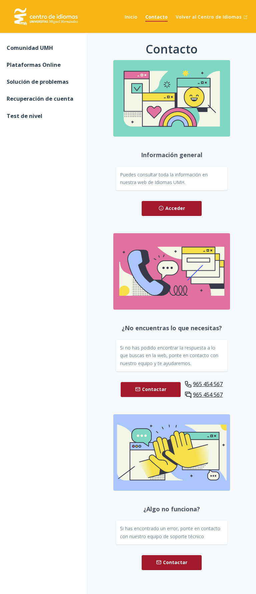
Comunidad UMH (30, 47)
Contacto (156, 17)
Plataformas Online (34, 64)
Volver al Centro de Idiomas (209, 17)
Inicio (131, 17)
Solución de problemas (38, 81)
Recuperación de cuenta (40, 98)
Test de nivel (24, 116)
